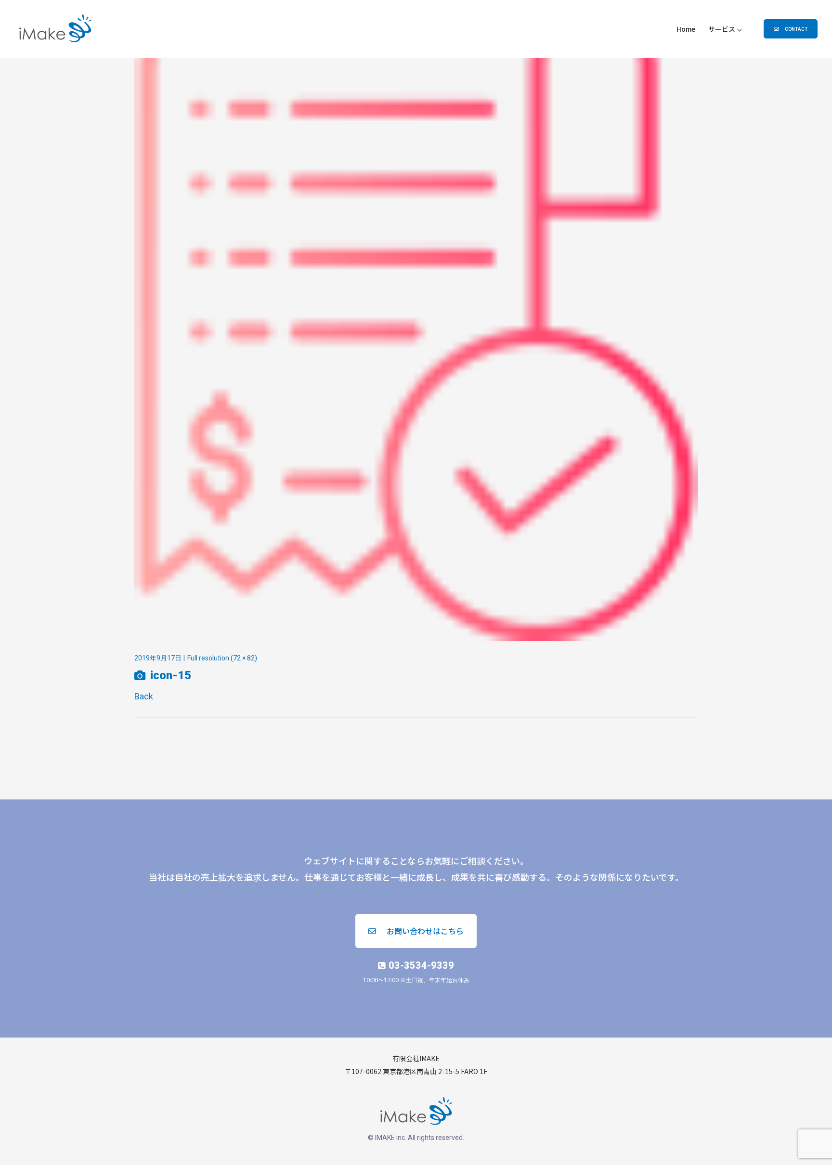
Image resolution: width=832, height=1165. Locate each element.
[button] (791, 28)
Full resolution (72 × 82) (222, 658)
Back (143, 696)
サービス (721, 29)
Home (685, 29)
